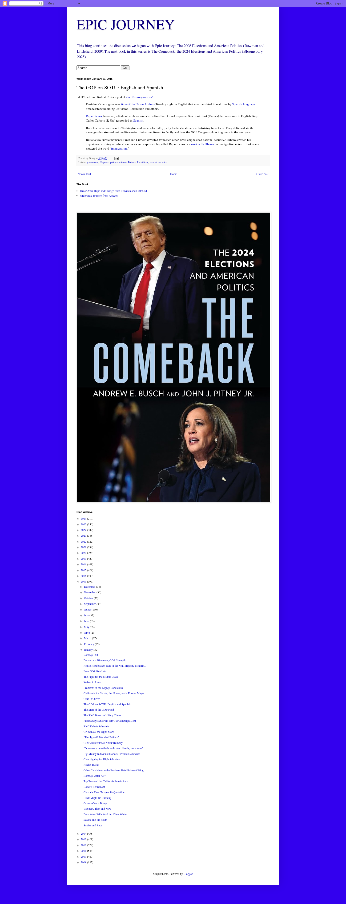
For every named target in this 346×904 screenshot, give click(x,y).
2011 (84, 850)
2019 (84, 558)
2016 (84, 576)
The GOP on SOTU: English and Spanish (107, 704)
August (88, 609)
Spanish (138, 120)
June (87, 621)
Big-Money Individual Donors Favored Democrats (112, 754)
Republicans (94, 116)
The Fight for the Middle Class (101, 676)
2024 (84, 530)
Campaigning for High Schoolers (102, 759)
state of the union (158, 162)
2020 (84, 553)
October (89, 598)
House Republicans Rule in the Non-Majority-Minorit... (115, 665)
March (88, 638)
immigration (119, 148)
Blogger (188, 874)
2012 (84, 845)
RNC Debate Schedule (96, 726)
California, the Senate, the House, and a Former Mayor (114, 693)
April (87, 632)
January (88, 649)
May (87, 627)
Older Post (262, 174)
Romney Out (91, 655)
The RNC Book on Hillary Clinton (103, 715)
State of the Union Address (138, 104)
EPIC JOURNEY (125, 24)
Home (173, 174)
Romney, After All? (94, 775)
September (90, 604)
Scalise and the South (95, 819)
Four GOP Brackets (95, 671)
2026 (84, 518)
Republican (142, 162)
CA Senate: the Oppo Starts (99, 732)
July (86, 615)
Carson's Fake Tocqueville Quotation (104, 792)
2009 (84, 862)
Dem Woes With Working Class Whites (106, 814)
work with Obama (202, 144)
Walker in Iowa (92, 682)
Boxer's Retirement (94, 787)
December (90, 586)
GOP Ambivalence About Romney (103, 743)
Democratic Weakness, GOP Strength (104, 660)
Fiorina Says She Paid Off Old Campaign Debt (110, 720)
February (89, 644)
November (90, 592)
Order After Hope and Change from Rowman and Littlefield (113, 191)
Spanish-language (243, 104)
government (92, 162)
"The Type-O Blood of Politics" (101, 737)
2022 (84, 541)
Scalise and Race (93, 825)
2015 (84, 581)
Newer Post (84, 174)
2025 (84, 524)
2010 (84, 856)
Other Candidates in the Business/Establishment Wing (114, 770)
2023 (84, 535)
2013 (84, 839)
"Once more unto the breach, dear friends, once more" (113, 748)
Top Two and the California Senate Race (106, 781)
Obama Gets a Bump (95, 803)
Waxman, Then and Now (97, 808)
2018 (84, 564)
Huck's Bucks (91, 764)
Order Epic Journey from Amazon (99, 195)
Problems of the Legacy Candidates (103, 688)
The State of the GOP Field (99, 709)
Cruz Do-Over (92, 699)
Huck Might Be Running (97, 798)
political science (118, 162)
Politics (132, 162)
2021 (84, 547)
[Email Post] (116, 158)
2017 (84, 570)
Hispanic (104, 162)
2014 (84, 833)
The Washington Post (139, 97)
